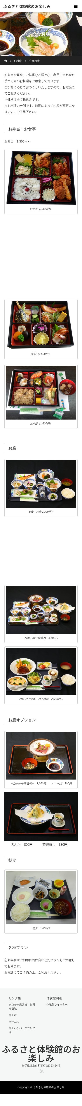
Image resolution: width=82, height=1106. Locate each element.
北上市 (13, 1015)
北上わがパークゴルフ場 (22, 1030)
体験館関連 (54, 998)
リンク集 (15, 998)
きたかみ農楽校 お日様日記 (22, 1006)
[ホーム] (5, 58)
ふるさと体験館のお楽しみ (27, 6)
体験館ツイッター (57, 1004)
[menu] (76, 6)
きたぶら (14, 1021)
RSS (41, 1070)
